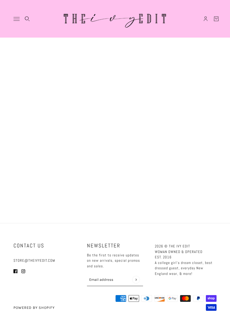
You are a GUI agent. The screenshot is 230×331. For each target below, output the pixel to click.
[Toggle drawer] (16, 19)
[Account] (206, 19)
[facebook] (15, 271)
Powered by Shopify (34, 307)
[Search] (27, 19)
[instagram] (23, 271)
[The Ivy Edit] (115, 19)
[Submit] (136, 279)
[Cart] (216, 19)
